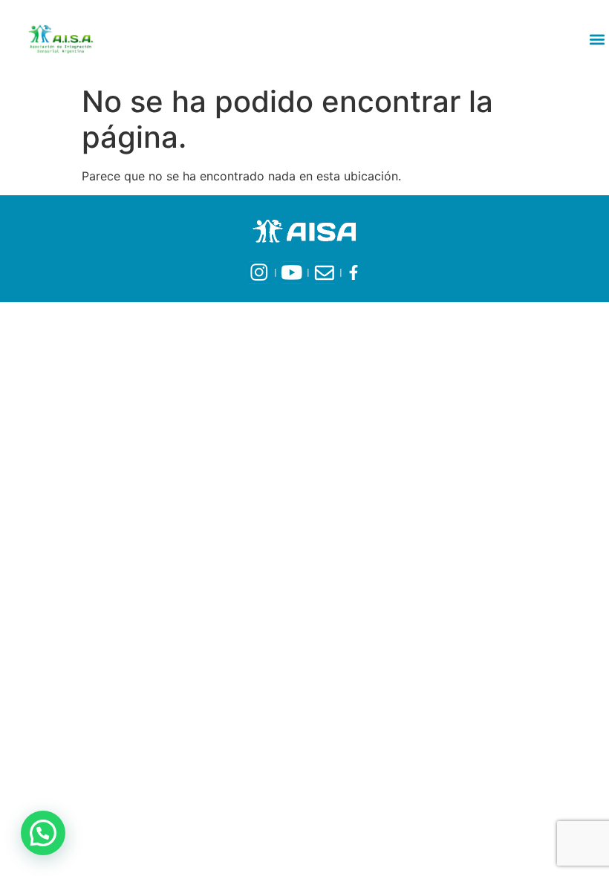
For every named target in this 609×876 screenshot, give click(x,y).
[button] (596, 39)
